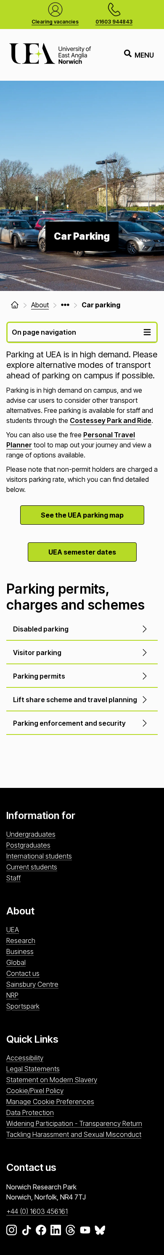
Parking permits (39, 676)
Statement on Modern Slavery (51, 1079)
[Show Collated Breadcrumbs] (65, 305)
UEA (12, 929)
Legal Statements (33, 1069)
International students (39, 856)
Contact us (23, 973)
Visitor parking (37, 652)
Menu (144, 55)
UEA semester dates (82, 552)
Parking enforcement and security (69, 723)
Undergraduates (31, 834)
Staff (13, 878)
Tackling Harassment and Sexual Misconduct (73, 1134)
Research (20, 940)
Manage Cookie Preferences (50, 1101)
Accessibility (24, 1058)
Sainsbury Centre (32, 984)
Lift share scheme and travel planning (75, 699)
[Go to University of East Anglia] (50, 55)
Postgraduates (28, 845)
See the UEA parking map (82, 515)
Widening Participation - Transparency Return (74, 1123)
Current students (31, 867)
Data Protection (30, 1112)
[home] (15, 305)
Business (20, 951)
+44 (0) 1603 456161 (37, 1211)
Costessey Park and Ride (110, 420)
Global (16, 962)
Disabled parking (41, 629)
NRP (12, 995)
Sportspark (23, 1006)
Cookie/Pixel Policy (34, 1090)
